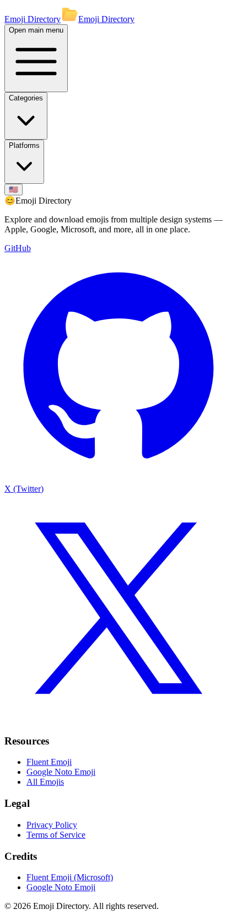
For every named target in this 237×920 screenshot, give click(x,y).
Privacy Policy (51, 824)
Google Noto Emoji (60, 772)
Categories (26, 98)
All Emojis (45, 781)
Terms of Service (55, 834)
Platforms (24, 145)
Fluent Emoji (49, 762)
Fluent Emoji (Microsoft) (69, 877)
